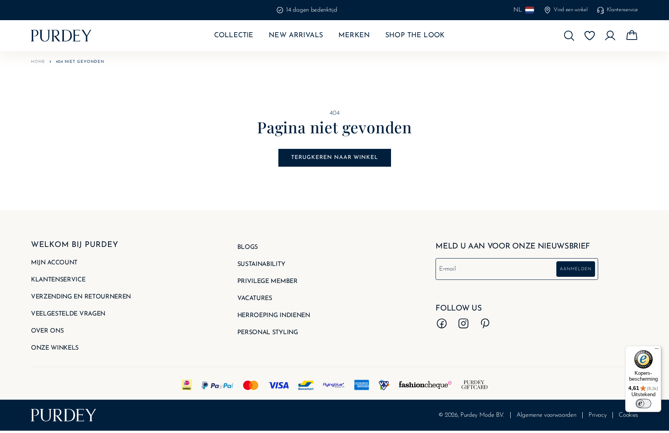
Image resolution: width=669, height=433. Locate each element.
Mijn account (54, 263)
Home (38, 62)
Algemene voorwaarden (546, 415)
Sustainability (261, 264)
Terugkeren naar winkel (334, 157)
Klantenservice (622, 10)
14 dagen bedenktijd (311, 10)
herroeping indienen (273, 315)
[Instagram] (463, 323)
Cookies (628, 415)
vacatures (254, 298)
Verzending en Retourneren (81, 297)
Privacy (597, 415)
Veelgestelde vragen (68, 314)
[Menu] (656, 350)
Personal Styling (267, 332)
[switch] (643, 403)
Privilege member (267, 281)
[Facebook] (442, 323)
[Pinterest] (485, 323)
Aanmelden (576, 269)
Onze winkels (55, 348)
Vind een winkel (570, 10)
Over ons (47, 331)
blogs (247, 247)
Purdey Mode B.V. (482, 415)
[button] (569, 35)
